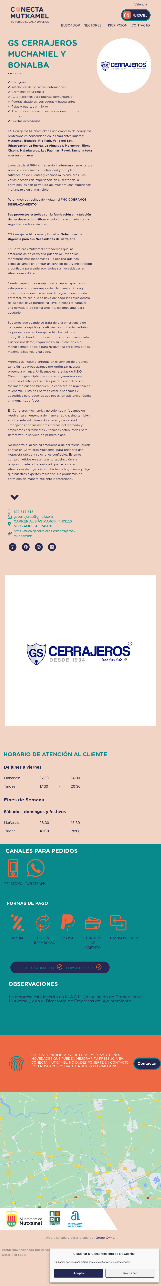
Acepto (78, 1273)
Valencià (140, 4)
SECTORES (93, 25)
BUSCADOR (70, 25)
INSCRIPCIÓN (116, 25)
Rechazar (130, 1273)
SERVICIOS (14, 73)
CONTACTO (140, 25)
